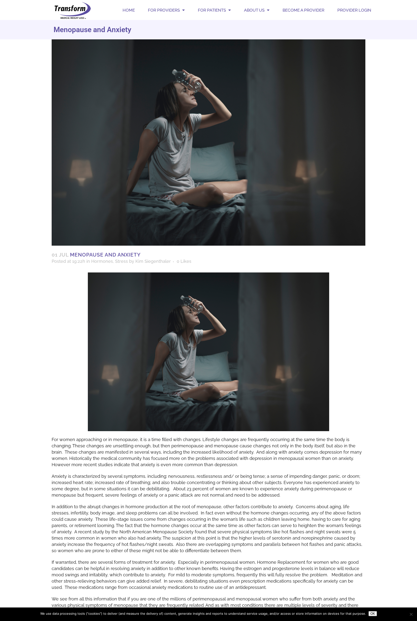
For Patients (212, 10)
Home (129, 10)
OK (372, 613)
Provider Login (354, 10)
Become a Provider (303, 10)
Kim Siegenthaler (153, 261)
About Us (254, 10)
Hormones (102, 261)
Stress (121, 261)
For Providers (164, 10)
